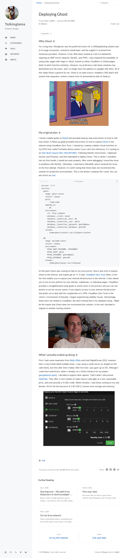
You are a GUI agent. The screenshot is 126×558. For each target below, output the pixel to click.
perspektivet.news (47, 375)
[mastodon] (20, 552)
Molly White (75, 360)
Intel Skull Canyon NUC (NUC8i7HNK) (59, 153)
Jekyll (117, 552)
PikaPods (43, 379)
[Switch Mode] (5, 552)
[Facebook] (110, 470)
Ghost (105, 142)
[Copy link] (118, 470)
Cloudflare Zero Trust (95, 274)
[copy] (117, 181)
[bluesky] (25, 552)
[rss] (15, 552)
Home (39, 3)
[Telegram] (114, 470)
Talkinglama (15, 24)
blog (43, 460)
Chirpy (104, 552)
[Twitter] (107, 470)
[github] (10, 552)
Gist (53, 175)
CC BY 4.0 (64, 470)
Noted (65, 138)
